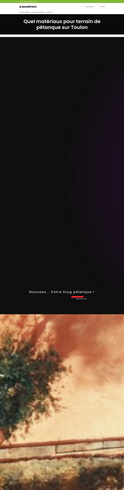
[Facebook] (104, 1)
